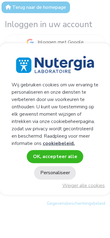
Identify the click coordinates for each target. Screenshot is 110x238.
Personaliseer (55, 172)
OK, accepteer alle (55, 156)
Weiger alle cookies (83, 185)
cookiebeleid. (59, 143)
